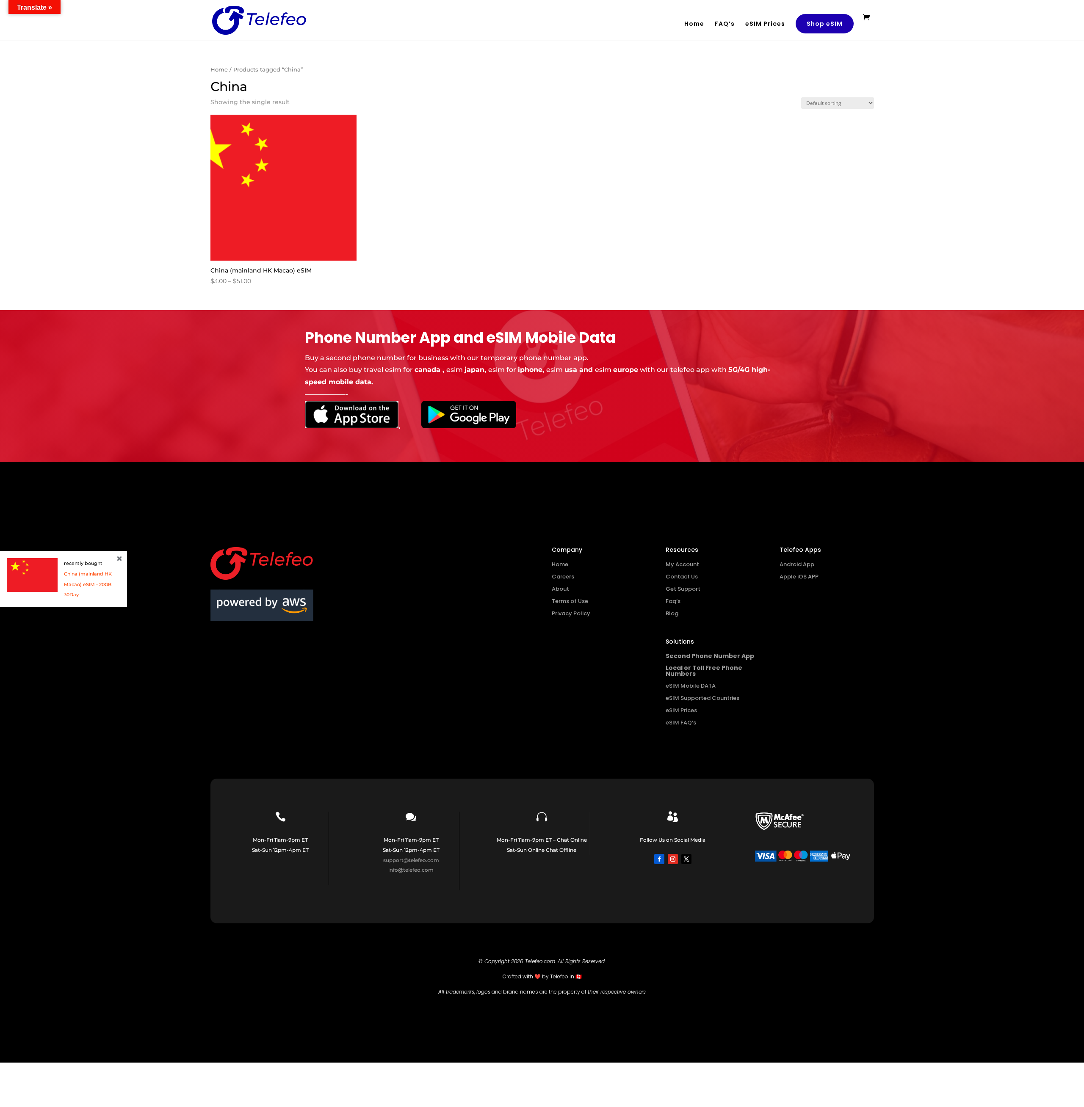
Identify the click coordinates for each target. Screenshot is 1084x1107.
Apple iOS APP (799, 577)
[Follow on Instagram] (673, 859)
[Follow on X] (686, 859)
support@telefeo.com (411, 860)
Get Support (683, 589)
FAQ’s (725, 24)
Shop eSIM (825, 23)
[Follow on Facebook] (659, 859)
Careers (563, 577)
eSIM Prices (765, 24)
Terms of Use (570, 601)
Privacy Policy (571, 613)
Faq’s (673, 601)
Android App (797, 564)
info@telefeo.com (411, 870)
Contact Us (682, 577)
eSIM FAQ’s (681, 723)
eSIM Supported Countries (702, 698)
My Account (682, 564)
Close (119, 558)
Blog (672, 613)
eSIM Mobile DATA (691, 686)
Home (694, 24)
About (560, 589)
